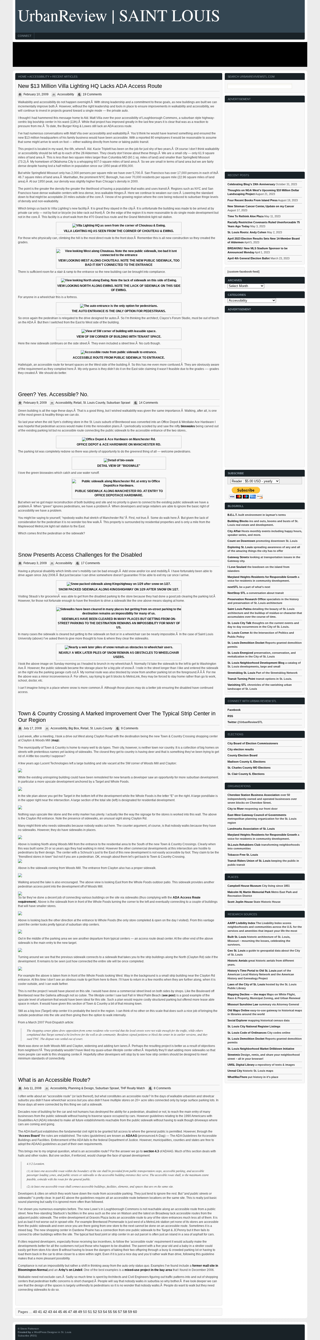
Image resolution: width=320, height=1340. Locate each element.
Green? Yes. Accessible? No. (53, 394)
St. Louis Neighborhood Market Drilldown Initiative (261, 1048)
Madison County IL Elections (247, 761)
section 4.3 (151, 1151)
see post (168, 995)
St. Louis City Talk (239, 622)
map (55, 740)
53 (100, 1312)
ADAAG (131, 1136)
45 (60, 1312)
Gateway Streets (238, 557)
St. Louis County (94, 402)
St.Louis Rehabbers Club (244, 844)
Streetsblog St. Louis (241, 672)
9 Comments (129, 728)
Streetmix (234, 1054)
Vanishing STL (237, 684)
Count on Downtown (241, 540)
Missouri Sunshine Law (243, 1004)
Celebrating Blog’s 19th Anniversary (251, 184)
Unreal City (235, 1070)
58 (125, 1312)
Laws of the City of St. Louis (246, 984)
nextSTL (233, 586)
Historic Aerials (238, 960)
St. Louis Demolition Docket (246, 642)
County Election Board (243, 755)
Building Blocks (238, 521)
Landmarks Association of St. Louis (251, 828)
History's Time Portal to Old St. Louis (252, 970)
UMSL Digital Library (241, 1064)
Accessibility (65, 94)
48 (75, 1312)
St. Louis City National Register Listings (254, 1026)
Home (22, 76)
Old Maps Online (239, 1010)
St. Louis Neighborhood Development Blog (256, 662)
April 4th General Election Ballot (249, 258)
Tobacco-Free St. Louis (243, 854)
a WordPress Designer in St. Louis (51, 1332)
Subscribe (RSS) (27, 1335)
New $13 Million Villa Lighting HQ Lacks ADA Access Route (90, 86)
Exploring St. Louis (240, 547)
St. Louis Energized (240, 652)
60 (135, 1312)
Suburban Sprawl (118, 402)
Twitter (232, 722)
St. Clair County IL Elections (246, 773)
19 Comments (92, 94)
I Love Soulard (237, 566)
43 (50, 1312)
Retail (78, 402)
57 (120, 1312)
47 (70, 1312)
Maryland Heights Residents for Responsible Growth (262, 576)
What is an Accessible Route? (54, 1080)
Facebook (234, 709)
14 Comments (148, 402)
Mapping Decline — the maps (247, 994)
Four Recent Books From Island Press (253, 200)
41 (40, 1312)
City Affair (234, 531)
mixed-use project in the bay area (148, 1270)
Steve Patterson (29, 1328)
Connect (25, 35)
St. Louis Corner (238, 632)
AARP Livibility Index (241, 923)
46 (65, 1312)
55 (110, 1312)
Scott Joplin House (240, 901)
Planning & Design (81, 1088)
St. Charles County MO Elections (249, 767)
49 (80, 1312)
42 (45, 1312)
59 (130, 1312)
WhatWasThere (237, 1076)
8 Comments (162, 1088)
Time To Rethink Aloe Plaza (246, 216)
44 (55, 1312)
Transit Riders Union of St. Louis (249, 860)
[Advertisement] (159, 54)
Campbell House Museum (244, 885)
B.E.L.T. (233, 514)
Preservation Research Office (247, 599)
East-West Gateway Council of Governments (257, 814)
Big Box (73, 728)
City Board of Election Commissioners (253, 743)
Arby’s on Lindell (70, 1270)
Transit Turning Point (241, 678)
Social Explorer (237, 1020)
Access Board (29, 1136)
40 (35, 1312)
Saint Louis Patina (240, 608)
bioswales (188, 426)
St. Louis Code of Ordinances (247, 1032)
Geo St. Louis (237, 950)
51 (90, 1312)
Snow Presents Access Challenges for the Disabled (80, 555)
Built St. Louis (237, 936)
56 (115, 1312)
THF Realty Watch (132, 1088)
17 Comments (90, 563)
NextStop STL (237, 592)
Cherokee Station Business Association (254, 794)
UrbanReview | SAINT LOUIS (119, 15)
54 (105, 1312)
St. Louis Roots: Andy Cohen (247, 232)
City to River (236, 808)
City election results (241, 749)
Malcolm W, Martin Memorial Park (249, 892)
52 (95, 1312)
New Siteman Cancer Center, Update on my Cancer (261, 206)
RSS (230, 716)
